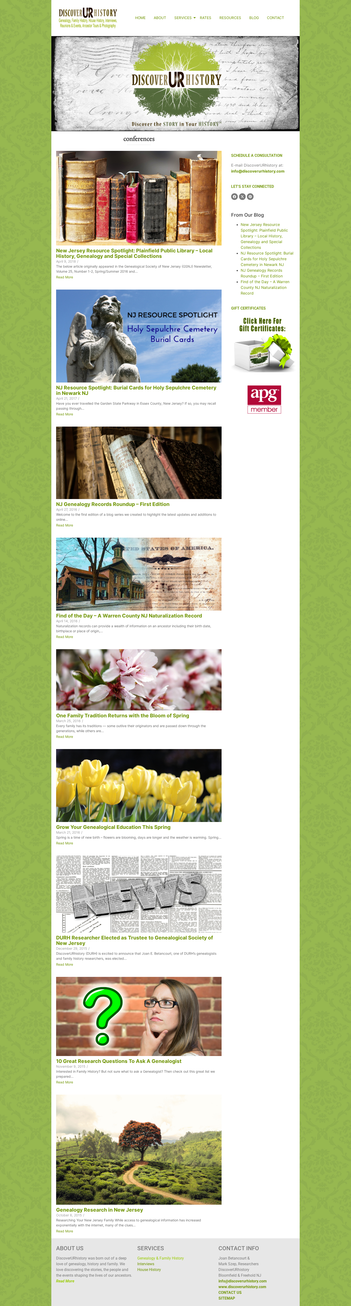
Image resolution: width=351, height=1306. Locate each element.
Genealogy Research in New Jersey (99, 1210)
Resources (230, 17)
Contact (275, 17)
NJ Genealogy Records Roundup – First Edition (113, 504)
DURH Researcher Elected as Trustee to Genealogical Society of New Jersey (134, 940)
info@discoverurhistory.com (258, 171)
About (160, 17)
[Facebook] (234, 196)
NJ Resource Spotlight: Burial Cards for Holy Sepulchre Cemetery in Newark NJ (136, 390)
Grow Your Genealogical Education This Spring (113, 827)
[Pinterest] (250, 196)
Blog (254, 17)
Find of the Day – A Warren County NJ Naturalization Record (129, 615)
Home (140, 17)
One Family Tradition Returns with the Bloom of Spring (122, 715)
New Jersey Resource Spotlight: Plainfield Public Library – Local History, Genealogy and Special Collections (134, 253)
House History (149, 1269)
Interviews (145, 1264)
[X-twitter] (242, 196)
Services (183, 17)
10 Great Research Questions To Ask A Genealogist (118, 1061)
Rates (205, 17)
